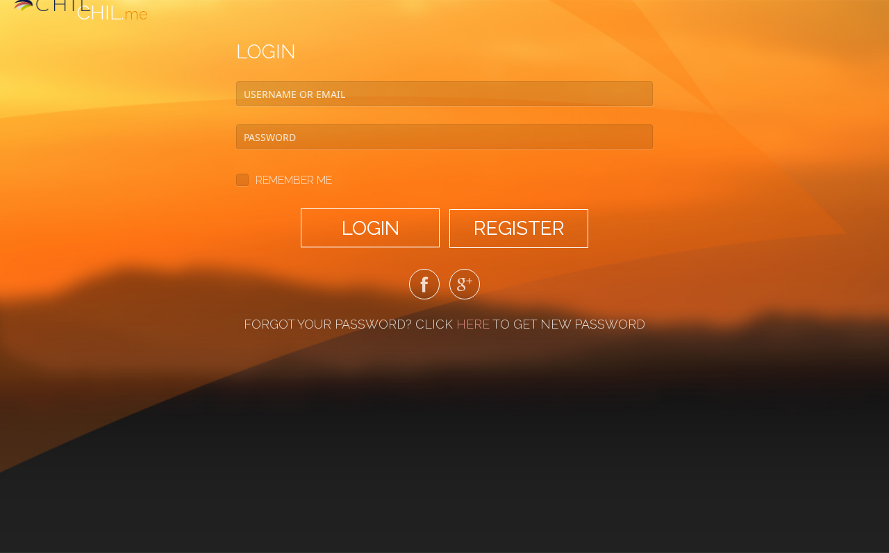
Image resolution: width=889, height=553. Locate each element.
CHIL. (112, 12)
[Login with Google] (464, 287)
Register (519, 228)
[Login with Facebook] (424, 287)
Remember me (294, 180)
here (473, 324)
